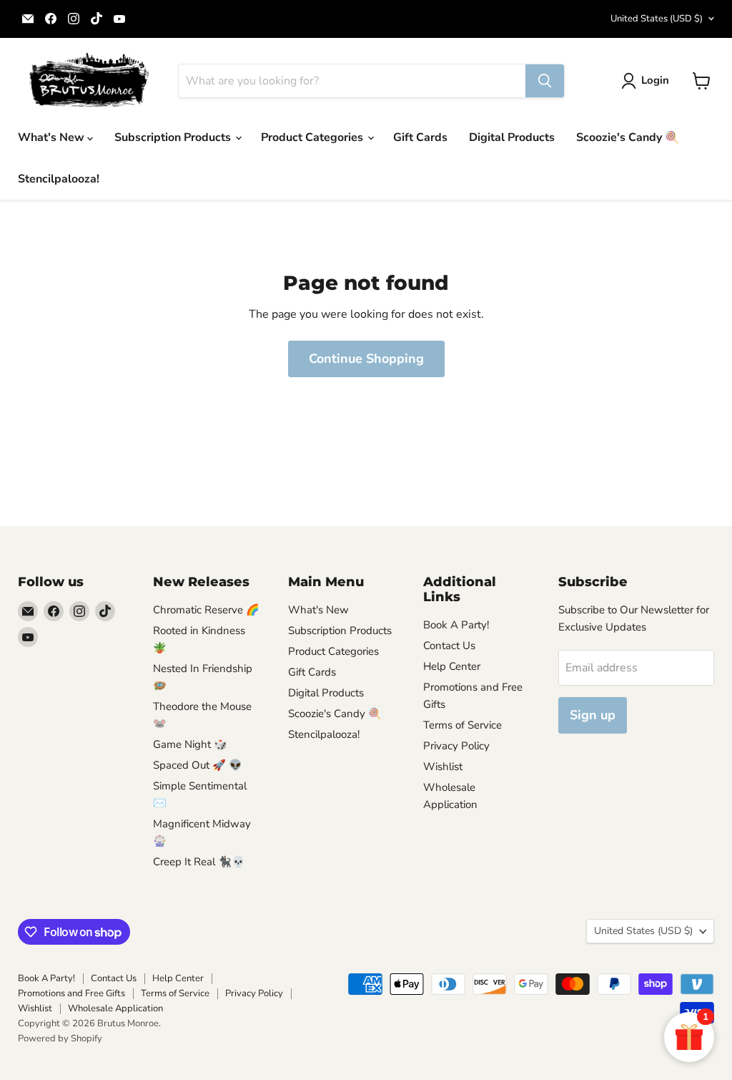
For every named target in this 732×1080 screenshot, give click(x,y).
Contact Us (449, 645)
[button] (648, 80)
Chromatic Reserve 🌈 (206, 610)
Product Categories (313, 137)
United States (656, 18)
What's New (52, 137)
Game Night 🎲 (190, 744)
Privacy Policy (456, 746)
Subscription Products (174, 137)
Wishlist (443, 766)
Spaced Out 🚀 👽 (197, 765)
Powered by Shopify (60, 1038)
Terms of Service (462, 725)
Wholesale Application (115, 1008)
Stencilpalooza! (58, 179)
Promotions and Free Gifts (71, 993)
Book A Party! (456, 625)
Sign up (592, 715)
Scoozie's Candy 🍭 (627, 137)
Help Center (451, 666)
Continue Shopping (366, 358)
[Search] (544, 80)
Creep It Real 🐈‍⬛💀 (199, 862)
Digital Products (512, 137)
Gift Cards (420, 137)
